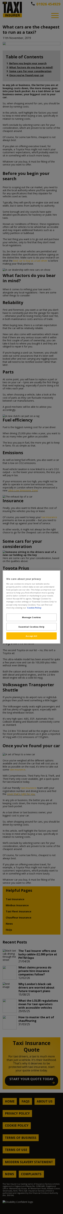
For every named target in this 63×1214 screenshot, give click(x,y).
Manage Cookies (31, 617)
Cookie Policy (34, 607)
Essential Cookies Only (31, 626)
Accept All (31, 636)
